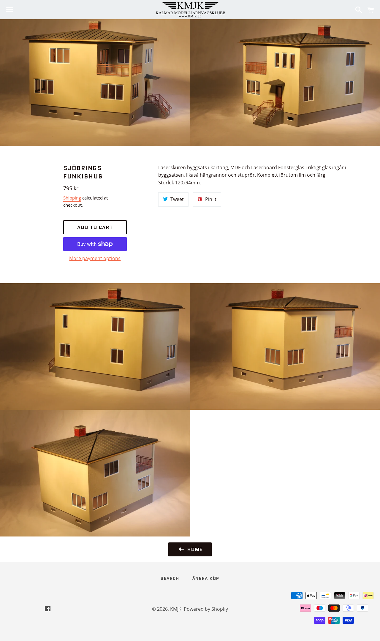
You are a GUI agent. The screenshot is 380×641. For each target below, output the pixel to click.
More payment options (95, 258)
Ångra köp (205, 578)
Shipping (72, 198)
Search (170, 578)
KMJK (175, 609)
